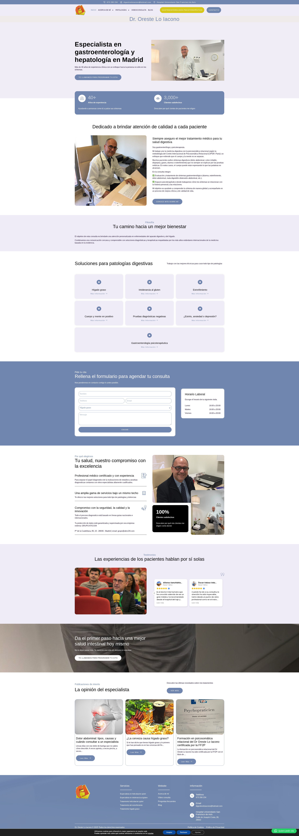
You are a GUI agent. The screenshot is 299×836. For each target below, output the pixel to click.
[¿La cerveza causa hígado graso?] (149, 716)
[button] (154, 593)
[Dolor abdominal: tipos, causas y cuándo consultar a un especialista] (99, 716)
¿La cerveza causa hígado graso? (148, 738)
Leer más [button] (160, 603)
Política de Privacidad (215, 827)
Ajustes (198, 832)
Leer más (84, 758)
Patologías (121, 10)
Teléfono (200, 794)
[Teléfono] (192, 796)
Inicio (93, 10)
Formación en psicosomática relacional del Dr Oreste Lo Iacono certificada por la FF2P (198, 742)
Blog (150, 10)
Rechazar (183, 832)
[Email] (192, 804)
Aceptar (169, 832)
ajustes (150, 833)
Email (198, 803)
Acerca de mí (104, 10)
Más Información (98, 294)
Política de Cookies (196, 827)
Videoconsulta (138, 10)
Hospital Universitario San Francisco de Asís (208, 813)
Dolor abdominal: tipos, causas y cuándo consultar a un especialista (97, 740)
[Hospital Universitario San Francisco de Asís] (192, 815)
